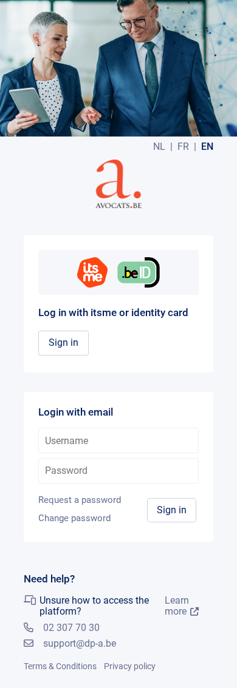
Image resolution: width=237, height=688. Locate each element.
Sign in (63, 342)
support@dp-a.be (79, 643)
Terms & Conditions (60, 666)
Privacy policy (130, 666)
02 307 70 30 (71, 627)
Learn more (177, 606)
